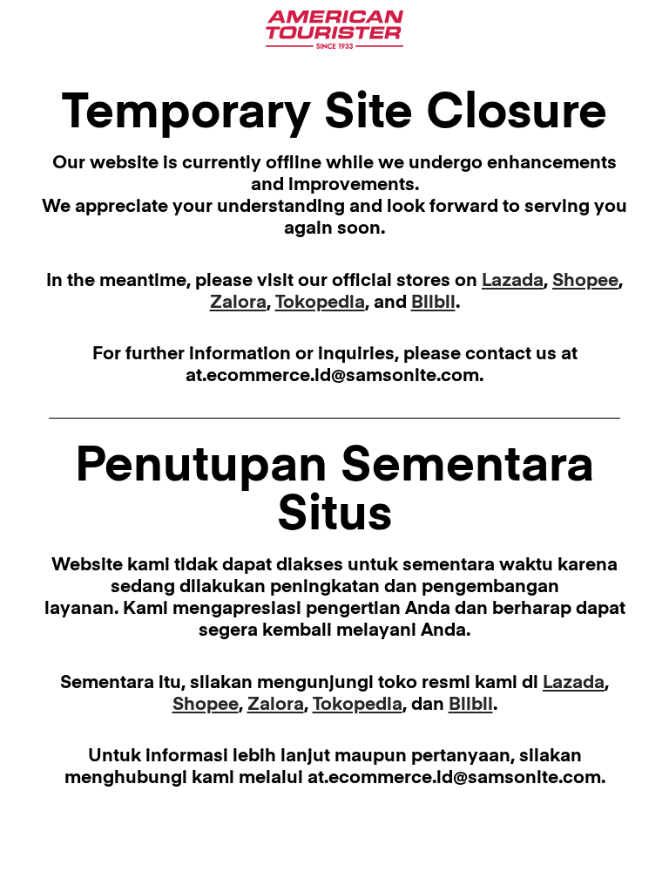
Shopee (585, 281)
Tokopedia (320, 303)
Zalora (238, 303)
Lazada (513, 281)
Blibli (433, 303)
